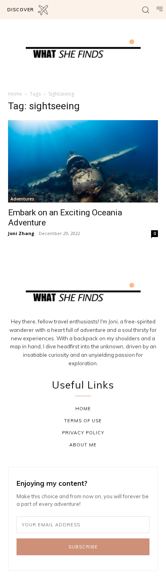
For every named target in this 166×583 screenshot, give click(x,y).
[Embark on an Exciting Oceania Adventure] (83, 161)
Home (15, 93)
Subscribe (83, 547)
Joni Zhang (21, 233)
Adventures (22, 199)
